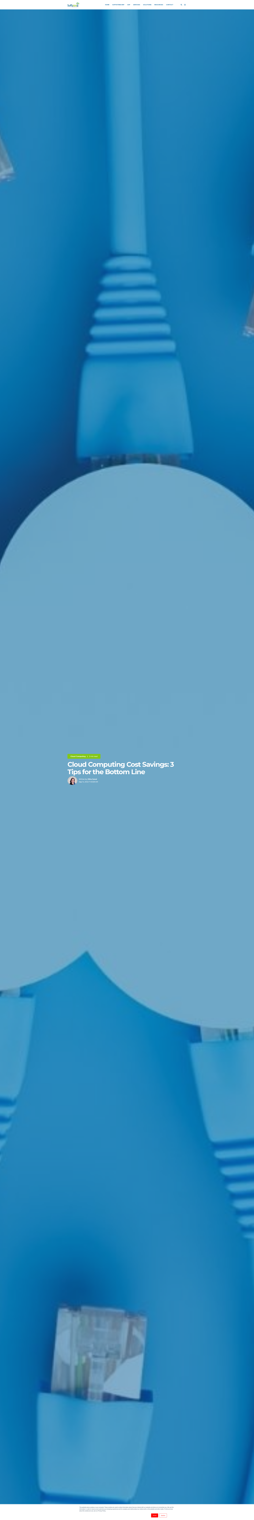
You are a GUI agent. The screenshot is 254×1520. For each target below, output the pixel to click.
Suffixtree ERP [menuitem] (118, 4)
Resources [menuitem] (158, 4)
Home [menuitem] (107, 4)
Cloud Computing (78, 756)
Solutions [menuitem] (147, 4)
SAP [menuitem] (128, 4)
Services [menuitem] (136, 4)
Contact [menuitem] (169, 4)
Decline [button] (163, 1515)
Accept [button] (154, 1515)
